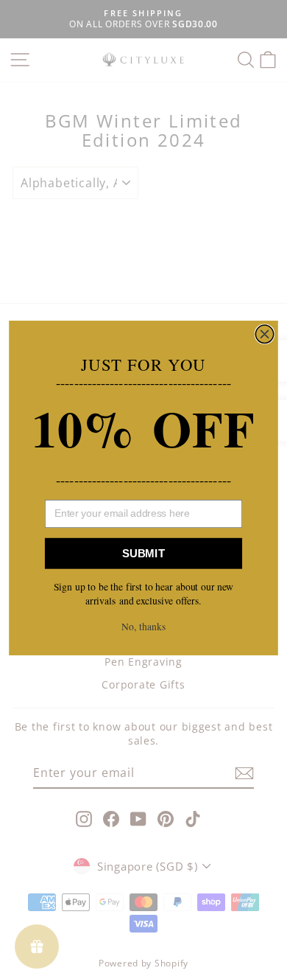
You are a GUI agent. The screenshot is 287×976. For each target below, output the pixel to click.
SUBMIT (143, 553)
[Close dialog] (264, 334)
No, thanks (143, 626)
